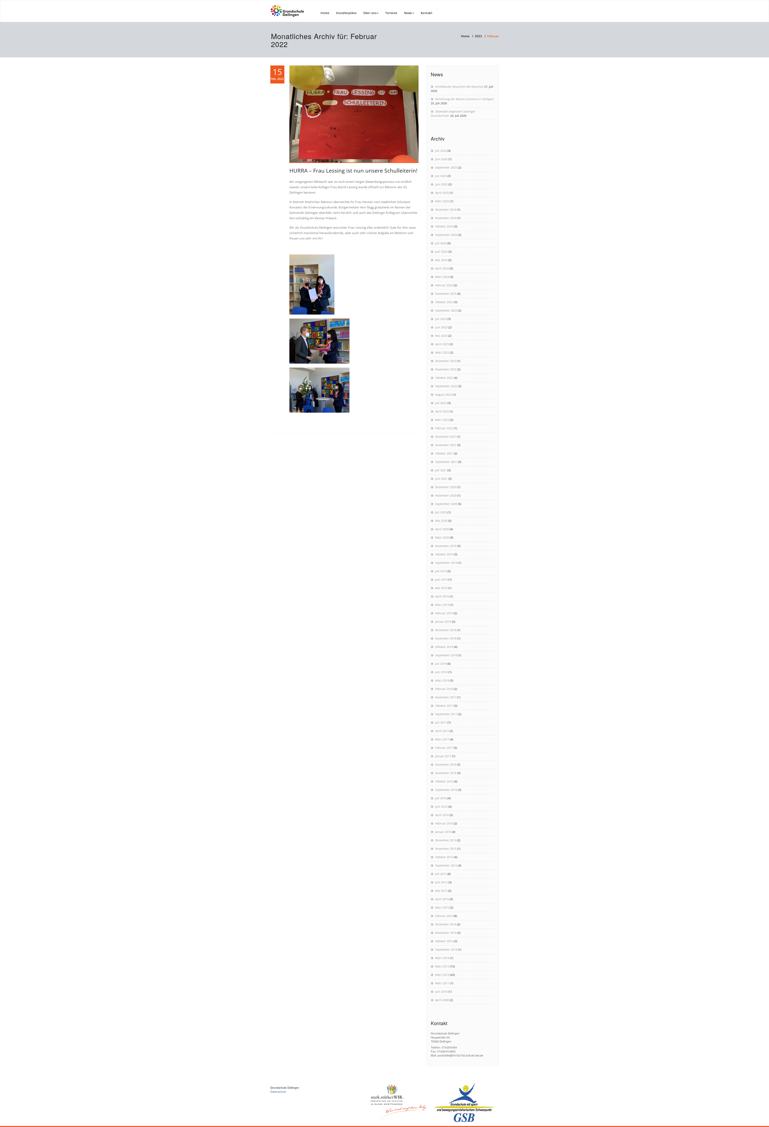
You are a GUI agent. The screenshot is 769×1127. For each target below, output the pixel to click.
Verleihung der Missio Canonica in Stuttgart (464, 99)
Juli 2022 (441, 403)
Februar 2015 (444, 916)
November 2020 (445, 495)
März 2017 (442, 739)
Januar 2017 (443, 756)
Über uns (369, 13)
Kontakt (427, 13)
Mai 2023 (441, 336)
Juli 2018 (441, 664)
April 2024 (442, 268)
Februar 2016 (444, 823)
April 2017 (442, 731)
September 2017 (446, 714)
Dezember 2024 (445, 209)
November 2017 (445, 697)
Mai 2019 (441, 588)
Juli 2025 (441, 176)
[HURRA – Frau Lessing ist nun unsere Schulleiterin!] (354, 114)
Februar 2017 (444, 748)
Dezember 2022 (445, 361)
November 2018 (445, 638)
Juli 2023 (441, 319)
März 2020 (442, 537)
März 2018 (442, 680)
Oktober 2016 (444, 781)
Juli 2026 (441, 151)
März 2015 (442, 907)
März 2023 (442, 352)
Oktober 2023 (444, 302)
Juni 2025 (441, 184)
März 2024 (442, 277)
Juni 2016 (441, 806)
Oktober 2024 (444, 226)
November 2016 (445, 773)
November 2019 (445, 546)
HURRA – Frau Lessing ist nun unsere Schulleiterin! (353, 170)
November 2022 (445, 369)
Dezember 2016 (445, 764)
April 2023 (442, 344)
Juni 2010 (441, 991)
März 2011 (442, 983)
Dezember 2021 (445, 436)
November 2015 (445, 849)
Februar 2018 (444, 689)
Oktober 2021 (444, 453)
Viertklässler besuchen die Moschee (459, 86)
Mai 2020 (441, 521)
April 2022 (442, 411)
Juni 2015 (441, 882)
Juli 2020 (441, 512)
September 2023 (446, 310)
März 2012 (442, 975)
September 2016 (446, 790)
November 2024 (445, 218)
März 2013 (442, 966)
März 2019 (442, 605)
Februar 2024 (444, 285)
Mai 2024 (441, 260)
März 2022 (442, 420)
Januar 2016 (443, 832)
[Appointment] (287, 11)
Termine (391, 13)
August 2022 (443, 394)
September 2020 (446, 504)
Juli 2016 (441, 798)
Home (325, 13)
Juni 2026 (441, 159)
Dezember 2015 (445, 840)
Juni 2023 (441, 327)
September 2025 (446, 167)
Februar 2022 (444, 428)
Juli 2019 (441, 571)
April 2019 (442, 596)
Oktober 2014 (444, 941)
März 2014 (442, 958)
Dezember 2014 (445, 924)
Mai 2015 (441, 891)
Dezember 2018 (445, 630)
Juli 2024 (441, 243)
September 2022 (446, 386)
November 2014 (445, 933)
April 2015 (442, 899)
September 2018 (446, 655)
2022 (478, 36)
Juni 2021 (441, 479)
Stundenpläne (346, 13)
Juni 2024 (441, 251)
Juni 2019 (441, 579)
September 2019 (446, 563)
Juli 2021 (441, 470)
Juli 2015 (441, 874)
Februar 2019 (444, 613)
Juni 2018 (441, 672)
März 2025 (442, 201)
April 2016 (442, 815)
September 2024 (446, 235)
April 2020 (442, 529)
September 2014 (446, 949)
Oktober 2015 (444, 857)
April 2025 (442, 193)
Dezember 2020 (445, 487)
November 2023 (445, 294)
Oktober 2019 (444, 554)
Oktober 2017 (444, 706)
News (408, 13)
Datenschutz (278, 1092)
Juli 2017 (441, 722)
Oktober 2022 (444, 378)
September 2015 (446, 865)
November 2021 (445, 445)
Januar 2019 (443, 621)
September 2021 (446, 462)
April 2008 (442, 1000)
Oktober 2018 (444, 647)
